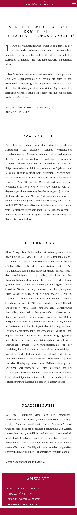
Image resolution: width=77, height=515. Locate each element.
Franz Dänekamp (20, 493)
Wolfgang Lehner (24, 488)
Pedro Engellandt (22, 504)
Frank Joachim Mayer (24, 499)
